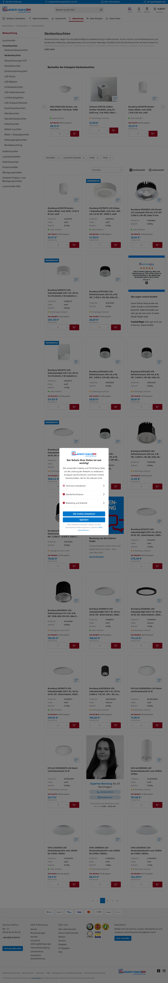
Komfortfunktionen (74, 494)
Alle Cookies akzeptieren (84, 513)
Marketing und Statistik (76, 503)
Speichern (84, 519)
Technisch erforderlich (76, 485)
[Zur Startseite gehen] (84, 454)
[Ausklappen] (104, 485)
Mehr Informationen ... (90, 529)
